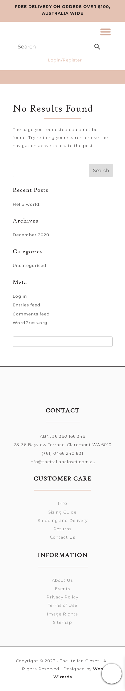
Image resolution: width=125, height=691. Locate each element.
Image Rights (62, 613)
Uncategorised (29, 265)
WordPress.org (30, 322)
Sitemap (62, 622)
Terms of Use (62, 605)
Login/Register (65, 59)
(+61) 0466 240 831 (62, 453)
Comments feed (31, 313)
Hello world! (27, 204)
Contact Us (62, 537)
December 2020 (31, 234)
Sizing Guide (62, 512)
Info (62, 503)
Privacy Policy (62, 596)
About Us (62, 580)
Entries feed (26, 304)
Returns (62, 528)
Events (62, 588)
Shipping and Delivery (63, 520)
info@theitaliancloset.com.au (62, 461)
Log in (20, 296)
